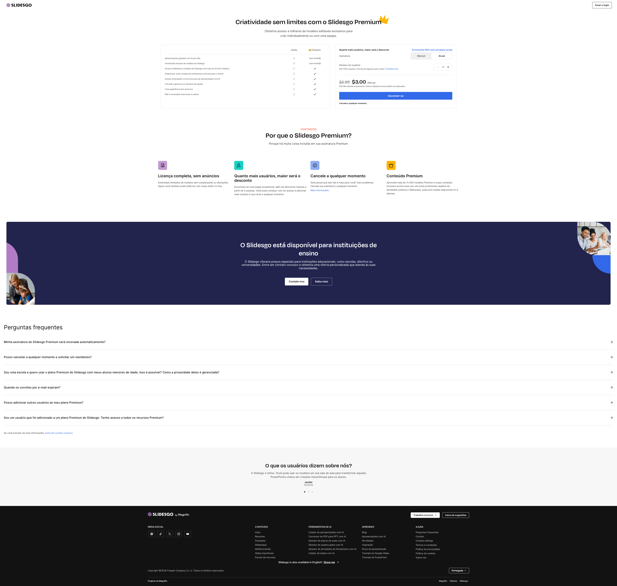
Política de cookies (425, 553)
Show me (329, 562)
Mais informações (319, 190)
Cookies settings (424, 540)
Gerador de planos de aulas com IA (326, 540)
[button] (304, 491)
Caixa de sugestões (455, 515)
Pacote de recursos (265, 557)
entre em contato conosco (59, 433)
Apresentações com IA (374, 536)
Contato (420, 536)
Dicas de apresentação (374, 549)
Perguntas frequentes (427, 532)
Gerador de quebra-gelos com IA (325, 545)
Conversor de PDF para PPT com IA (327, 536)
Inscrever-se (395, 95)
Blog (364, 532)
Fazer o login (602, 5)
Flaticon (453, 581)
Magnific (443, 581)
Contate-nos (391, 68)
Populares (260, 540)
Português (457, 570)
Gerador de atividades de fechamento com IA (332, 549)
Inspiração (367, 545)
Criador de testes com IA (321, 553)
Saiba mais (321, 281)
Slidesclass (261, 545)
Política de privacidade (428, 549)
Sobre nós (421, 557)
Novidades (367, 540)
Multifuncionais (263, 549)
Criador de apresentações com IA (326, 532)
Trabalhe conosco (423, 515)
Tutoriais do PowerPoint (374, 557)
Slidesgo (464, 581)
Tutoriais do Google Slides (375, 553)
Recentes (260, 536)
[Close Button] (338, 562)
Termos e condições (426, 545)
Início (257, 532)
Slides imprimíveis (264, 553)
